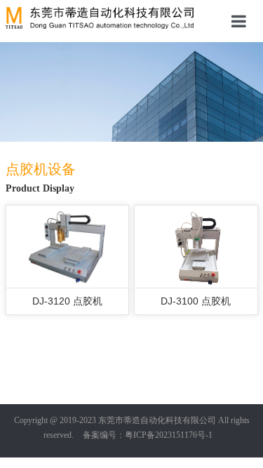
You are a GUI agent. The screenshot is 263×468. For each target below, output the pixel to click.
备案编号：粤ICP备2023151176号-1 (148, 435)
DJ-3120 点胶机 (67, 301)
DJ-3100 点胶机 (196, 301)
